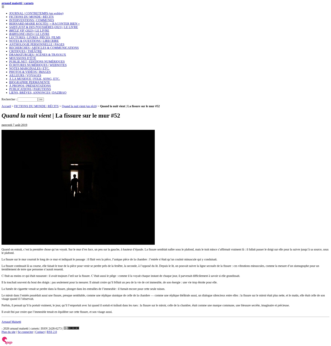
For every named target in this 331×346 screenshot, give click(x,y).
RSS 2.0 (52, 332)
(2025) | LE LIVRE (29, 34)
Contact (40, 332)
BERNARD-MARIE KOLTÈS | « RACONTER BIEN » (44, 23)
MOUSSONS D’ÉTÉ (22, 58)
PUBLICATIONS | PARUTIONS (30, 89)
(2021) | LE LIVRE (43, 27)
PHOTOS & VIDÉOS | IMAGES (30, 72)
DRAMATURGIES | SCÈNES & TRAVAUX (37, 54)
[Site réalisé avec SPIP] (7, 343)
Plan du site (9, 332)
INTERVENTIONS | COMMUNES (31, 20)
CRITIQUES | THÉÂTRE (25, 51)
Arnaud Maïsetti (11, 321)
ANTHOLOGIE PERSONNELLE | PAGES (36, 44)
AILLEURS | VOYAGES (25, 75)
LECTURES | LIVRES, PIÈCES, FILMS (35, 37)
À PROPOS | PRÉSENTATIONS (30, 85)
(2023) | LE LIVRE (29, 30)
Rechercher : (9, 99)
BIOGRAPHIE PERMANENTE (29, 82)
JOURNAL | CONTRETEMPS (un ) (36, 13)
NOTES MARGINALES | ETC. (29, 68)
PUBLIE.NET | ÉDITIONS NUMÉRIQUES (37, 61)
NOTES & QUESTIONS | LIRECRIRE (34, 41)
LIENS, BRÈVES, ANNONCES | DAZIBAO (37, 92)
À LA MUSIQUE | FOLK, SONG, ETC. (34, 78)
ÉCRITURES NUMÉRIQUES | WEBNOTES (38, 65)
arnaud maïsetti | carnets (18, 3)
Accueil (6, 106)
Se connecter (25, 332)
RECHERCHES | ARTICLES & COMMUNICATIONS (44, 47)
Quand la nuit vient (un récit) (79, 106)
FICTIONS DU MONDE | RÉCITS (31, 16)
